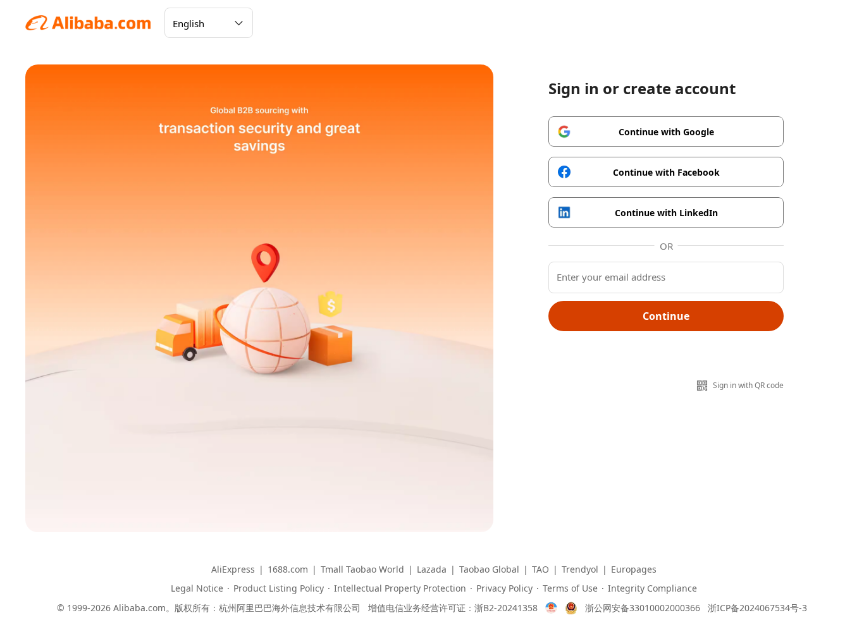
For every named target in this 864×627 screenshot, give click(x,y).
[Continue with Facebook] (666, 171)
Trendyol (580, 569)
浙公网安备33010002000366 (642, 608)
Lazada (432, 569)
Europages (634, 569)
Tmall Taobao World (362, 569)
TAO (540, 569)
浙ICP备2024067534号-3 (757, 608)
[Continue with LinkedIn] (666, 212)
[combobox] (208, 23)
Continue (666, 316)
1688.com (288, 569)
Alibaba (88, 22)
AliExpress (233, 569)
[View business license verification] (551, 608)
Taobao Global (489, 569)
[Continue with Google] (666, 131)
